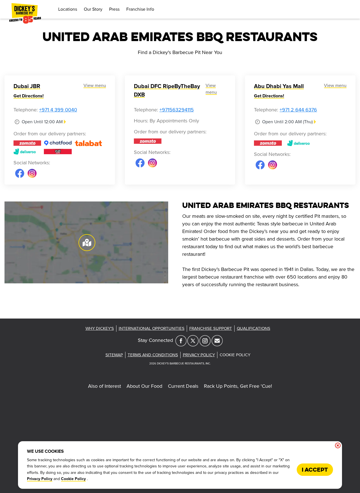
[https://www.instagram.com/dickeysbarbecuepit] (205, 345)
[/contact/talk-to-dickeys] (217, 345)
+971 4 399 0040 (58, 110)
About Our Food (144, 386)
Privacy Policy (39, 479)
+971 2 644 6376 (298, 110)
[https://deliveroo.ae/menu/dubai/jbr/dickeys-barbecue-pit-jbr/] (27, 151)
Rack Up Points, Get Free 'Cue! (238, 386)
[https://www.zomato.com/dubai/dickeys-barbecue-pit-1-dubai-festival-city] (147, 141)
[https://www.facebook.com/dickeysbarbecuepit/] (180, 345)
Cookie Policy (73, 479)
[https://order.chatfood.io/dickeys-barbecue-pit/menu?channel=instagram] (57, 143)
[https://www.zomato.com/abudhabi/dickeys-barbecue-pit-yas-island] (268, 143)
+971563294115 (176, 110)
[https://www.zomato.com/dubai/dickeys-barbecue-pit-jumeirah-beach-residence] (27, 143)
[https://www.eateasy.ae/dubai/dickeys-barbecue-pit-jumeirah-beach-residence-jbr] (57, 151)
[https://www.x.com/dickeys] (193, 345)
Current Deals (183, 386)
